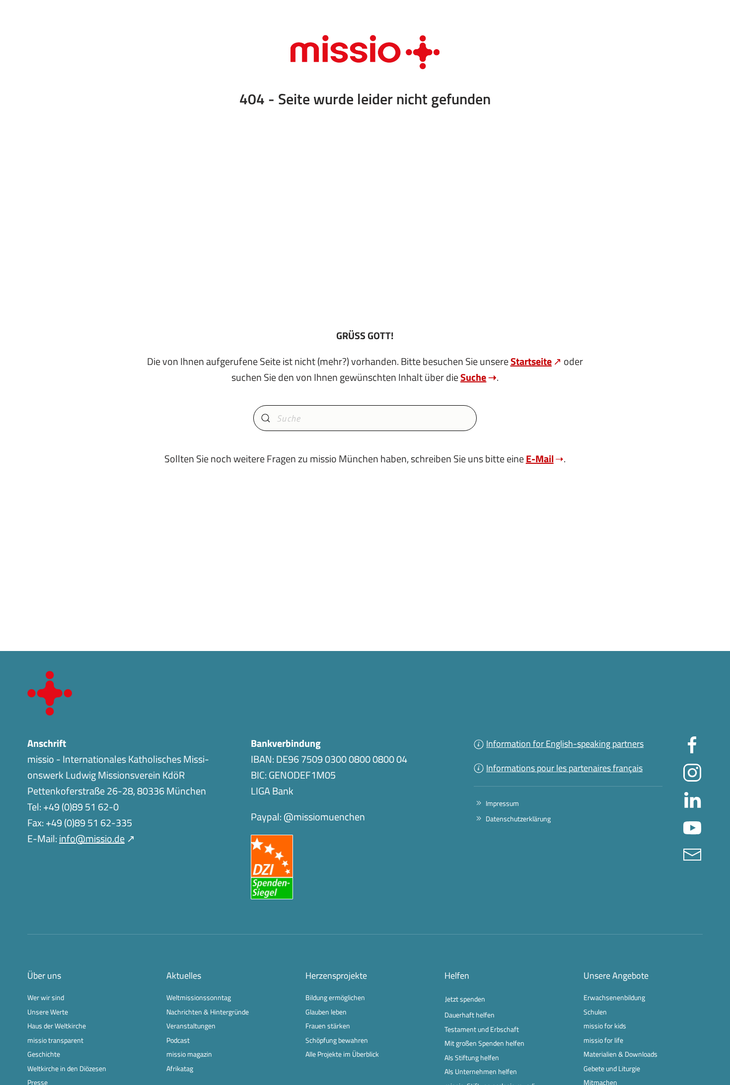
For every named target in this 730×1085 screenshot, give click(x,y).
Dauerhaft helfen (469, 1015)
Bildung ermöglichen (335, 997)
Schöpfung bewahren (336, 1040)
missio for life (603, 1040)
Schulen (595, 1012)
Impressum (502, 803)
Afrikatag (179, 1068)
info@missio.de (92, 838)
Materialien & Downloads (620, 1054)
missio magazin (189, 1054)
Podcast (178, 1040)
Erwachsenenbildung (614, 997)
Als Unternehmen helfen (480, 1071)
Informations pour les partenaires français (564, 768)
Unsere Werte (47, 1012)
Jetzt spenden (465, 999)
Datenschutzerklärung (518, 818)
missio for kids (605, 1025)
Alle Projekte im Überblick (342, 1054)
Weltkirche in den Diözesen (66, 1068)
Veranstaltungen (191, 1025)
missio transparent (55, 1040)
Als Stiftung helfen (471, 1057)
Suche (473, 377)
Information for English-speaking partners (565, 743)
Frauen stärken (327, 1025)
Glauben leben (326, 1012)
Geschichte (43, 1054)
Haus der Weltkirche (56, 1025)
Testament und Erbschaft (481, 1029)
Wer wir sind (45, 997)
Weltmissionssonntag (198, 997)
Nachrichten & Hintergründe (207, 1012)
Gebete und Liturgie (612, 1068)
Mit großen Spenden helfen (484, 1043)
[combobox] (365, 418)
